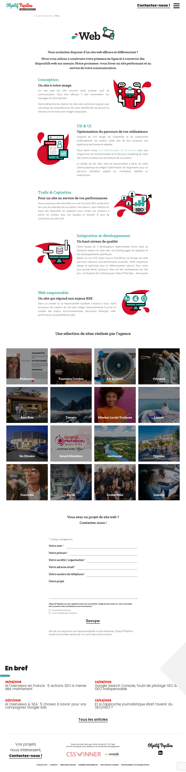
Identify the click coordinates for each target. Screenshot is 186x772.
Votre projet (56, 581)
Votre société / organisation (66, 560)
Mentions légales (68, 765)
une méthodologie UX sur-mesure (118, 150)
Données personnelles (88, 765)
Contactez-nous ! (153, 5)
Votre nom (56, 545)
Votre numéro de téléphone (66, 574)
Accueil (37, 15)
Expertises (48, 15)
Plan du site (42, 765)
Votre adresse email (61, 567)
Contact (54, 765)
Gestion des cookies (109, 765)
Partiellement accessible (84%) (135, 765)
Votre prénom (57, 553)
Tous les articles (93, 719)
